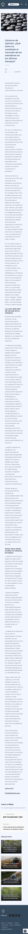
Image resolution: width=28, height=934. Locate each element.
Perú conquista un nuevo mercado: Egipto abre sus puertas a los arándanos (10, 849)
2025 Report (18, 925)
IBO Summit (5, 925)
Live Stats (16, 923)
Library (11, 925)
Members (9, 923)
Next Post (6, 824)
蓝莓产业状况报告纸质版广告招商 (12, 817)
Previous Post (10, 814)
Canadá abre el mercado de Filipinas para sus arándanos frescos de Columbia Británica (11, 881)
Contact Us (4, 927)
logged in (11, 808)
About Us (3, 923)
